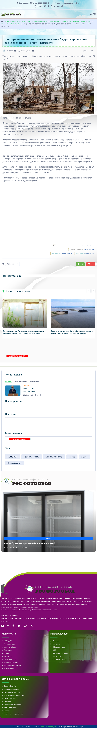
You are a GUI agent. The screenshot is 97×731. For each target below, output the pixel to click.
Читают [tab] (8, 384)
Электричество (9, 701)
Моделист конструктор (12, 692)
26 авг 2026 (29, 398)
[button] (94, 14)
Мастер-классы (10, 646)
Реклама (58, 3)
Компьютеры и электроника (14, 698)
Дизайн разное (9, 671)
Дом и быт (15, 24)
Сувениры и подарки (12, 695)
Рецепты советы (31, 459)
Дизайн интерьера (11, 665)
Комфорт (12, 459)
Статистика (57, 659)
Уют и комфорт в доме (49, 729)
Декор (6, 656)
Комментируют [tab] (21, 384)
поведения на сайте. (68, 253)
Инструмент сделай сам (13, 716)
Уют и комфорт (12, 264)
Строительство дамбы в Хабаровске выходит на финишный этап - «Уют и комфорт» (24, 332)
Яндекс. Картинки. (89, 249)
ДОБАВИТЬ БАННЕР (17, 359)
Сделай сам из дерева (13, 707)
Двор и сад (8, 659)
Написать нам (68, 3)
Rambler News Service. (88, 246)
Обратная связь (59, 650)
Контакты (56, 646)
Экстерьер (8, 653)
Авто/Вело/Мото (10, 710)
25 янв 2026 (10, 550)
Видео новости (9, 662)
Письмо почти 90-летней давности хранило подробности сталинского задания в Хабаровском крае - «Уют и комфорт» (71, 334)
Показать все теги (14, 465)
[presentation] (88, 291)
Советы (7, 713)
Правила (56, 643)
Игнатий (9, 51)
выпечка (71, 459)
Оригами (7, 704)
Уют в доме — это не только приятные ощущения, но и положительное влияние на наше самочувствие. (45, 21)
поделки (84, 459)
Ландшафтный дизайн (12, 668)
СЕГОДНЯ (8, 643)
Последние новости (60, 656)
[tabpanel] (48, 393)
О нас (78, 3)
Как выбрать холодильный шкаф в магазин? (29, 546)
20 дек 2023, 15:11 (23, 51)
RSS (54, 653)
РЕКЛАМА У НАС (59, 662)
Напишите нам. (89, 253)
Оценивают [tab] (35, 384)
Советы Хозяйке (54, 459)
